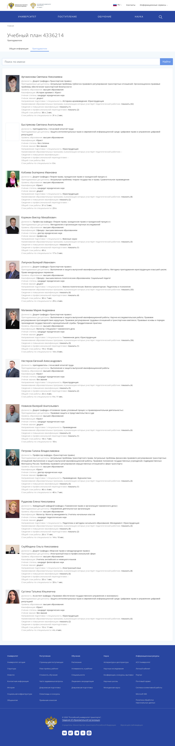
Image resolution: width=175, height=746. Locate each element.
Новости (10, 675)
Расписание (76, 662)
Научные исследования (114, 668)
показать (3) (126, 241)
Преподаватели (39, 48)
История (10, 687)
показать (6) (65, 292)
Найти (166, 61)
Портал (139, 675)
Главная (10, 26)
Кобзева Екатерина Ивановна (39, 172)
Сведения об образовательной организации (81, 720)
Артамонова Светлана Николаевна (41, 76)
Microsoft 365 (141, 694)
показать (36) (127, 340)
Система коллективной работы (149, 687)
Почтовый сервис (143, 681)
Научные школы (111, 681)
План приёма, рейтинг (48, 668)
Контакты (130, 5)
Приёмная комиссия (48, 700)
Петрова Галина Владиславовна (40, 450)
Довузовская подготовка (49, 687)
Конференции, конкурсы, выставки (118, 675)
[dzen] (83, 732)
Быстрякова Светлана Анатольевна (42, 124)
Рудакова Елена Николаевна (38, 501)
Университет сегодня (16, 662)
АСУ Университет (143, 662)
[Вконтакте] (64, 732)
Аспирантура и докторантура (116, 662)
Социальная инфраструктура (19, 694)
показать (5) (65, 388)
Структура (11, 668)
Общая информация (18, 48)
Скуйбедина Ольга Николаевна (39, 546)
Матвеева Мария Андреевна (38, 310)
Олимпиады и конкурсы (49, 694)
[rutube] (70, 732)
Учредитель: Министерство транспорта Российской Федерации (89, 725)
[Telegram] (76, 732)
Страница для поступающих (51, 662)
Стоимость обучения (48, 675)
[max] (89, 732)
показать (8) (126, 196)
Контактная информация (18, 681)
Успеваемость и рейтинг (82, 668)
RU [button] (119, 4)
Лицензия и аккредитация (83, 681)
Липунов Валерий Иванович (38, 262)
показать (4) (65, 244)
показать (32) (127, 104)
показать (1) (65, 106)
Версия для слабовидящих (132, 725)
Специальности (78, 675)
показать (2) (73, 109)
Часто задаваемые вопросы (51, 681)
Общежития (12, 700)
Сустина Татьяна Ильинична (38, 591)
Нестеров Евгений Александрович (41, 361)
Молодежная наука (112, 687)
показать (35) (127, 289)
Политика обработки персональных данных (145, 701)
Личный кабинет (143, 668)
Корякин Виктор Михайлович (38, 217)
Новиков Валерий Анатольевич (40, 405)
